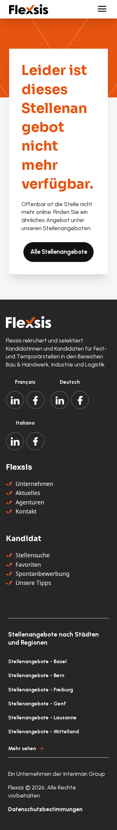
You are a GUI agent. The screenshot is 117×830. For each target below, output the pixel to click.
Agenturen (30, 502)
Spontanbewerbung (43, 573)
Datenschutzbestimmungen (45, 809)
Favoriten (28, 564)
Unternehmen (34, 484)
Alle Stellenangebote (58, 251)
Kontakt (26, 511)
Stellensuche (33, 555)
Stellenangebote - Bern (36, 675)
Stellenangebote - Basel (37, 661)
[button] (58, 747)
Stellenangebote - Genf (37, 703)
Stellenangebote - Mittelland (43, 731)
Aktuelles (28, 493)
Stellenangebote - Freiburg (40, 690)
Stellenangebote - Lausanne (42, 717)
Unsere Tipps (33, 583)
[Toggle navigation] (99, 9)
